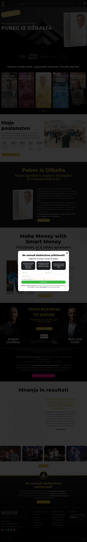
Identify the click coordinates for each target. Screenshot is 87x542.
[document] (43, 271)
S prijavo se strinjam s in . (38, 279)
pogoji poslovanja (49, 279)
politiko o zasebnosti (38, 279)
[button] (67, 253)
